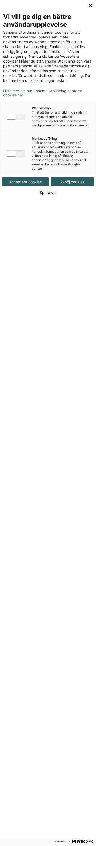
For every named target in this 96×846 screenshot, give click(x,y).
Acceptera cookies (25, 182)
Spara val (48, 193)
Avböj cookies (72, 182)
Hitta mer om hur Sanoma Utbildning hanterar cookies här (42, 93)
